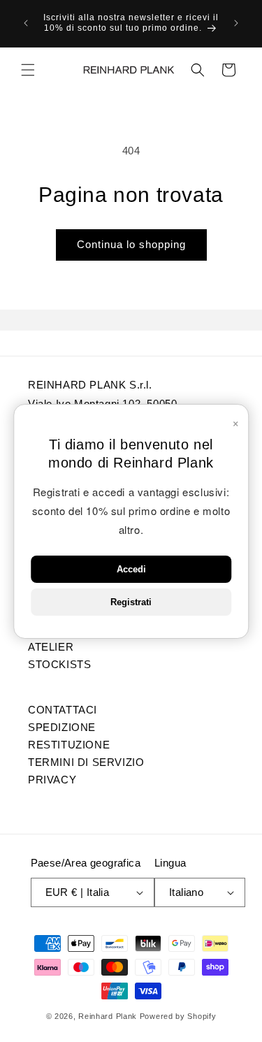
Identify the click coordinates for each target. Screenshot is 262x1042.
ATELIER (50, 646)
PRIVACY (52, 779)
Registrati (131, 602)
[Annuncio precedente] (25, 23)
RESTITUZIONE (69, 744)
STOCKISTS (59, 664)
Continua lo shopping (131, 244)
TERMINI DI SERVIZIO (86, 761)
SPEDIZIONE (62, 726)
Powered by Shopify (178, 1016)
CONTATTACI (62, 709)
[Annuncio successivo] (236, 23)
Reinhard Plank (107, 1016)
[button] (28, 70)
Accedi (131, 569)
